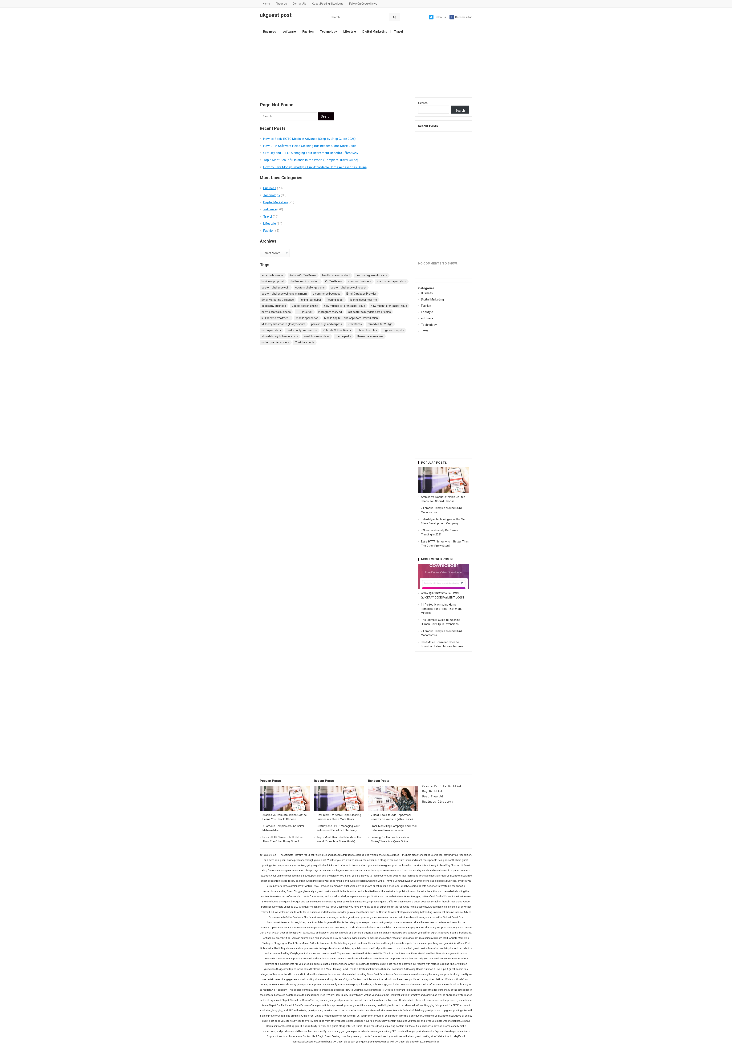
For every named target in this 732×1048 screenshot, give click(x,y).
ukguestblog (432, 1041)
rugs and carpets (393, 330)
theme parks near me (370, 336)
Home (266, 3)
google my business (274, 305)
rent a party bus (271, 330)
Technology (328, 31)
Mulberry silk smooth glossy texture (283, 324)
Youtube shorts (304, 342)
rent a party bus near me (302, 330)
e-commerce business (326, 293)
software (289, 31)
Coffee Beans (333, 281)
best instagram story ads (371, 275)
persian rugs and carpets (326, 324)
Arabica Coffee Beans (302, 275)
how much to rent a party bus (389, 305)
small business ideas (317, 336)
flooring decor (335, 299)
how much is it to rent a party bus (344, 305)
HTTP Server (304, 311)
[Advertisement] (366, 67)
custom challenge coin (275, 287)
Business (269, 31)
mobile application (307, 318)
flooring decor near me (363, 299)
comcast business (359, 281)
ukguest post (276, 15)
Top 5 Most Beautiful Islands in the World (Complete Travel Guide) (310, 160)
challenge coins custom (304, 281)
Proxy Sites (355, 324)
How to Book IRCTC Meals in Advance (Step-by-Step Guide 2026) (309, 139)
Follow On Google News (363, 3)
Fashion (308, 31)
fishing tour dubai (310, 299)
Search (423, 103)
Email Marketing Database (278, 299)
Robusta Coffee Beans (337, 330)
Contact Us (300, 3)
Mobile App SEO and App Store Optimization (351, 318)
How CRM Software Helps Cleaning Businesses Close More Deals (309, 146)
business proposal (273, 281)
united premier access (275, 342)
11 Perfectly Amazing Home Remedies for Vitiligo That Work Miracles (441, 609)
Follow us (440, 17)
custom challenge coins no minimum (284, 293)
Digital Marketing (374, 31)
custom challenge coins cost (348, 287)
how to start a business (276, 311)
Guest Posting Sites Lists (328, 3)
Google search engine (305, 305)
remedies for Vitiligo (380, 324)
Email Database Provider (361, 293)
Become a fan (463, 17)
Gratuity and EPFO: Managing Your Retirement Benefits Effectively (310, 153)
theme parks (343, 336)
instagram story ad (330, 311)
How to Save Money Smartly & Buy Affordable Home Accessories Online (315, 167)
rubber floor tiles (367, 330)
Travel (398, 31)
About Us (281, 3)
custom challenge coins (310, 287)
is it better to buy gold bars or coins (369, 311)
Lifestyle (349, 31)
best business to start (336, 275)
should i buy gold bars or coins (280, 336)
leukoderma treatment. (276, 318)
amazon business (272, 275)
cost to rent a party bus (391, 281)
